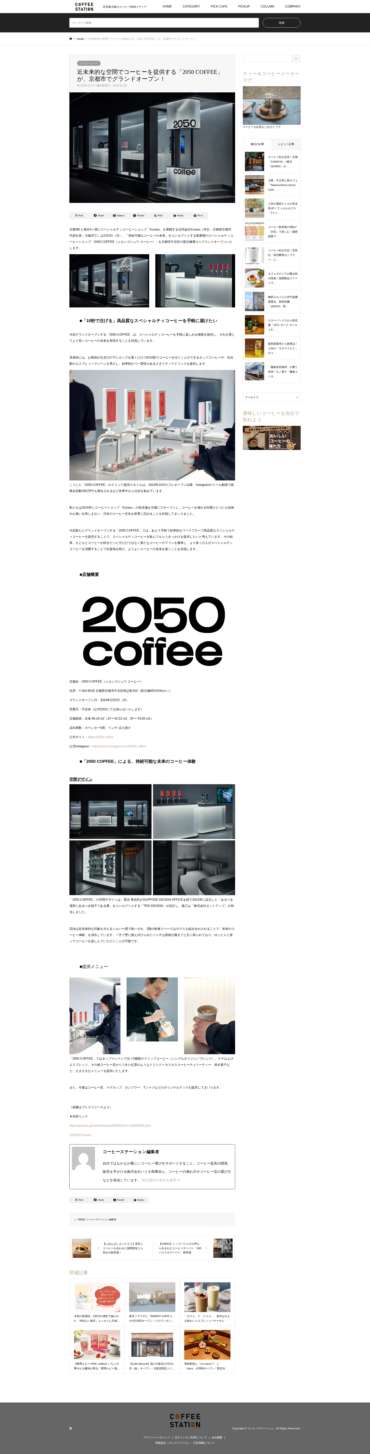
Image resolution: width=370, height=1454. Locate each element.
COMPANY (293, 6)
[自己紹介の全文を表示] (179, 1180)
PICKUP (244, 6)
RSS (70, 1428)
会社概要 (217, 1437)
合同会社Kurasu (80, 1135)
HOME (167, 6)
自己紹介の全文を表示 (159, 1180)
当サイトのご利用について (191, 1437)
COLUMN (267, 6)
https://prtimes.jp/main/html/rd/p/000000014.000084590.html (110, 1125)
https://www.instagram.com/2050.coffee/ (119, 746)
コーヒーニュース (89, 63)
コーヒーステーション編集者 (101, 1219)
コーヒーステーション (260, 1428)
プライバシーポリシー (156, 1437)
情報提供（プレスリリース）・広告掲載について (185, 1442)
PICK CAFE (219, 6)
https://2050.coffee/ (101, 737)
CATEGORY (191, 6)
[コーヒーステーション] (185, 1428)
